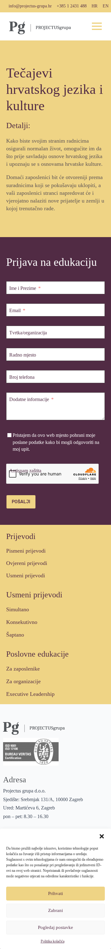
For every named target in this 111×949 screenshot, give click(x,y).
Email (15, 310)
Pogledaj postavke (55, 927)
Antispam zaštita (25, 470)
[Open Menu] (97, 26)
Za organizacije (23, 681)
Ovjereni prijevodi (26, 563)
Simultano (17, 609)
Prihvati (55, 893)
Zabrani (55, 910)
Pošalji (21, 501)
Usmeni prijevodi (25, 575)
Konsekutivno (21, 622)
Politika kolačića (52, 941)
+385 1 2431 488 (72, 6)
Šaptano (15, 635)
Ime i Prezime (22, 288)
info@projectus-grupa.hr (30, 6)
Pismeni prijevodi (26, 551)
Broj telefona (22, 377)
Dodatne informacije (29, 399)
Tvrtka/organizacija (28, 332)
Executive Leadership (30, 694)
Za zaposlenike (23, 669)
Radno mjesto (22, 354)
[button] (102, 836)
